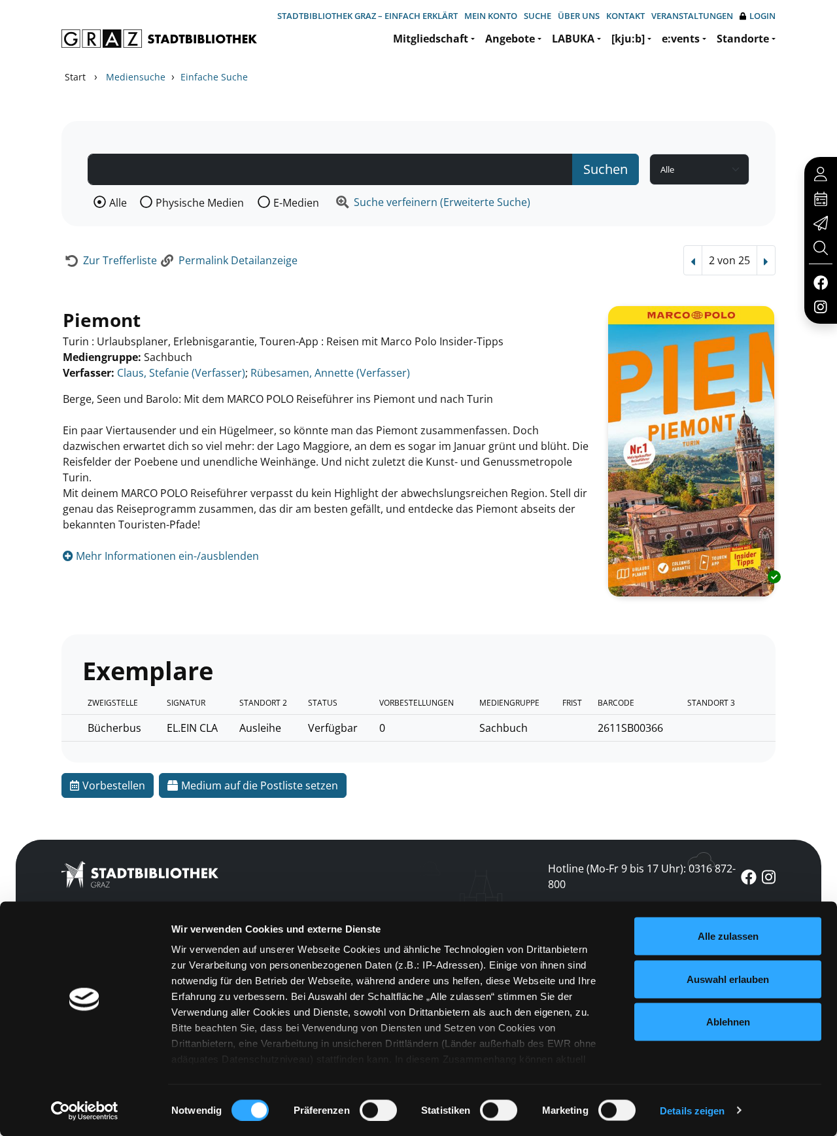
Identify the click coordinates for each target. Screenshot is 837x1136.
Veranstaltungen (692, 16)
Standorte (743, 38)
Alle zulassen (728, 936)
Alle (118, 203)
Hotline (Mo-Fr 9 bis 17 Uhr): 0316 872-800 (642, 876)
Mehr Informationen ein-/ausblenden (166, 556)
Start (75, 77)
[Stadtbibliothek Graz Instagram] (820, 306)
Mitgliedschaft (430, 38)
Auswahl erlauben (728, 978)
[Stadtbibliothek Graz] (159, 38)
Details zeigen (692, 1110)
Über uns (579, 16)
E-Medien (296, 203)
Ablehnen (728, 1021)
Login (762, 16)
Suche (537, 16)
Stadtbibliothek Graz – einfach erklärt (367, 16)
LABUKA (573, 38)
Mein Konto (490, 16)
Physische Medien (200, 203)
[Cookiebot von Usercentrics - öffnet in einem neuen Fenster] (84, 1110)
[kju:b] (628, 38)
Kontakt (625, 16)
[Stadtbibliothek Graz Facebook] (820, 281)
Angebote (510, 38)
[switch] (378, 1109)
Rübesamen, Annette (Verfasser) (330, 373)
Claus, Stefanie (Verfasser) (181, 373)
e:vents (681, 38)
